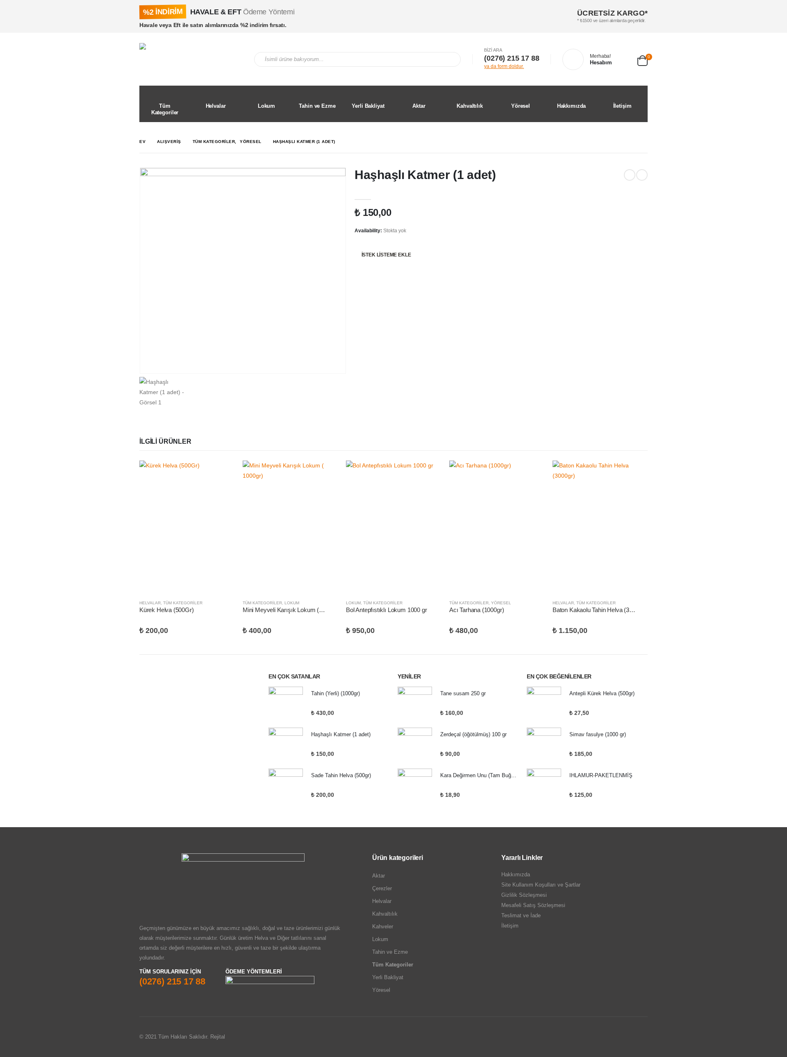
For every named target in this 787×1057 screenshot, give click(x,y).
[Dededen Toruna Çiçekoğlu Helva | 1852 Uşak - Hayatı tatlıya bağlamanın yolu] (190, 59)
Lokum (266, 106)
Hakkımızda (571, 106)
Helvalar (216, 106)
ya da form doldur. (504, 66)
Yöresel (520, 106)
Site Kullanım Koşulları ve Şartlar (540, 885)
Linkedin (641, 1037)
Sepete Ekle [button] (221, 474)
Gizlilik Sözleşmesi (524, 895)
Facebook (609, 1037)
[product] (186, 526)
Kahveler (382, 926)
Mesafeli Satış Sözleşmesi (533, 905)
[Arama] (448, 59)
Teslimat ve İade (521, 915)
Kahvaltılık (470, 106)
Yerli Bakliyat (368, 106)
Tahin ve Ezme (317, 106)
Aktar (418, 106)
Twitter (625, 1037)
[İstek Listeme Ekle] (230, 603)
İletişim (622, 106)
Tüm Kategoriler (165, 109)
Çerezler (382, 888)
